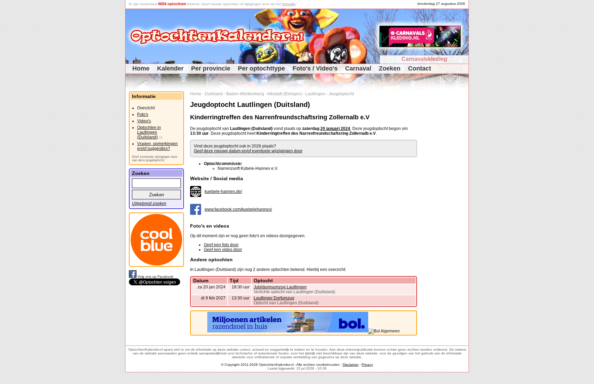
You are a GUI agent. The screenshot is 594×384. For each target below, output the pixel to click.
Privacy (367, 364)
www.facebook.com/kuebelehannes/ (238, 209)
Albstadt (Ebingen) (284, 93)
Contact (419, 68)
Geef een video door (223, 249)
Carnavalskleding (424, 59)
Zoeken (389, 68)
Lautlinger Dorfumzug (274, 298)
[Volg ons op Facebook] (133, 276)
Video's (144, 121)
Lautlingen (315, 93)
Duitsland (214, 93)
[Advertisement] (445, 194)
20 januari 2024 (335, 128)
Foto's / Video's (315, 68)
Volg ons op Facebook (155, 276)
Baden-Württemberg (245, 93)
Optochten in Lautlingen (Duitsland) (149, 132)
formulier (288, 4)
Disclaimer (351, 364)
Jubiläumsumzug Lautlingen (280, 287)
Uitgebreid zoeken (149, 203)
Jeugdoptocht (341, 93)
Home (141, 68)
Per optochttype (261, 68)
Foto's (142, 114)
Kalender (170, 68)
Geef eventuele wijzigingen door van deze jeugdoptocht (154, 158)
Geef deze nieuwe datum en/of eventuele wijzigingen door (248, 151)
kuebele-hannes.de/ (223, 191)
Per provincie (210, 68)
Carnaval (358, 68)
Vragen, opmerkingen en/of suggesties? (157, 146)
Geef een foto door (221, 244)
